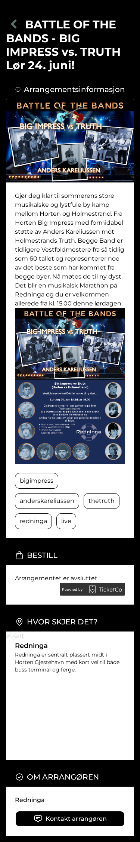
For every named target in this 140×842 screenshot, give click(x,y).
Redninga (30, 799)
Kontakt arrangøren (76, 818)
